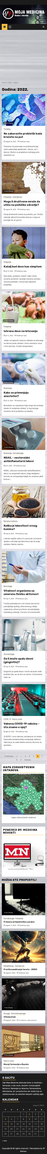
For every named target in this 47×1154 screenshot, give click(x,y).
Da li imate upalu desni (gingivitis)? (18, 660)
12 (5, 1124)
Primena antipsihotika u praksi (19, 922)
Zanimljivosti (17, 197)
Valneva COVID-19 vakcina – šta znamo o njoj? (21, 725)
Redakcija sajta (24, 141)
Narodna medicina (10, 521)
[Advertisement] (23, 54)
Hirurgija (7, 1013)
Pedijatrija (7, 262)
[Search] (43, 27)
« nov (4, 1141)
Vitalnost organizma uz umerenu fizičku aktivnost (21, 592)
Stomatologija (9, 654)
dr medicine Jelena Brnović (27, 1020)
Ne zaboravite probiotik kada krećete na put (23, 135)
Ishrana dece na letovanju (21, 331)
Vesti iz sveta (17, 719)
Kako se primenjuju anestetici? (16, 394)
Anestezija (8, 388)
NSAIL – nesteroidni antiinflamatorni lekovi (19, 459)
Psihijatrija (7, 197)
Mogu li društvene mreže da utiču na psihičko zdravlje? (22, 203)
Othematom (10, 1017)
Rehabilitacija (9, 966)
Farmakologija (18, 453)
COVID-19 (7, 719)
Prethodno (9, 756)
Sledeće (27, 760)
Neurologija (8, 586)
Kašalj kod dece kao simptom (23, 266)
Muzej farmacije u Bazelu (16, 1064)
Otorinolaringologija (18, 1013)
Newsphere (35, 1148)
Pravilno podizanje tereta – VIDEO (20, 969)
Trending (7, 129)
